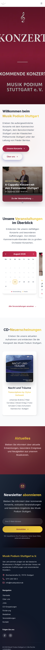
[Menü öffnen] (41, 3)
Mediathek (7, 614)
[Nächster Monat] (33, 254)
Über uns (6, 599)
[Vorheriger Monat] (5, 254)
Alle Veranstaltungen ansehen (22, 306)
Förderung (7, 610)
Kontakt (6, 622)
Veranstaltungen (9, 618)
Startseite (6, 595)
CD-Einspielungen (10, 607)
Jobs (4, 603)
